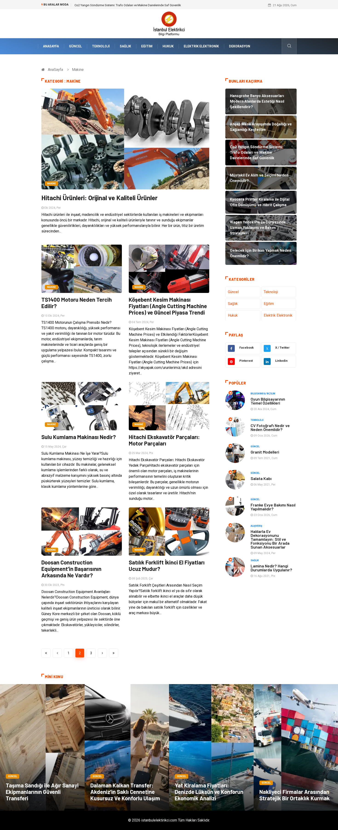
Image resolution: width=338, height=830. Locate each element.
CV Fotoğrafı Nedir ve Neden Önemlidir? (270, 427)
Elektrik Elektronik (201, 46)
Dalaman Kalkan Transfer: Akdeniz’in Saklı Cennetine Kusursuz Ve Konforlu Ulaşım (125, 791)
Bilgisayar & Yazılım (263, 393)
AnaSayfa (51, 46)
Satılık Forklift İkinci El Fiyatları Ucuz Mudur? (167, 565)
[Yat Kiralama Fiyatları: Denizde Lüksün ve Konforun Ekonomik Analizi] (211, 747)
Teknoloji (101, 46)
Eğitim (146, 46)
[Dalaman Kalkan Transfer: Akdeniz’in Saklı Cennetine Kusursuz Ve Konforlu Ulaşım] (127, 747)
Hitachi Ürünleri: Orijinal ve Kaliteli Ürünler (99, 198)
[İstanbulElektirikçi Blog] (169, 23)
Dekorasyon (239, 46)
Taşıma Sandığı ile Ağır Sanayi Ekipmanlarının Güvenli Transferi (42, 791)
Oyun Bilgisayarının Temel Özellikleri (268, 400)
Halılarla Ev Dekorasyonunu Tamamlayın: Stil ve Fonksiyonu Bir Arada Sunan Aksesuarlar (270, 539)
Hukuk (168, 46)
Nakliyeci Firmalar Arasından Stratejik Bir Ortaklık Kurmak (294, 794)
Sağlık (125, 46)
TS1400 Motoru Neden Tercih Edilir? (76, 302)
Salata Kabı (261, 478)
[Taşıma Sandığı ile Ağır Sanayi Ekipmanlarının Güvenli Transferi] (42, 747)
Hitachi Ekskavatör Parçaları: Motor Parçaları (164, 440)
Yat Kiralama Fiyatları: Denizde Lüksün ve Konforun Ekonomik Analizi (209, 791)
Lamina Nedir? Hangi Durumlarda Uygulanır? (271, 567)
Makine (51, 183)
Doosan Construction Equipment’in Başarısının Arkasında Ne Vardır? (71, 568)
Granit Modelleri (265, 451)
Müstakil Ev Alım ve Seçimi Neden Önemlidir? (104, 5)
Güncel (75, 46)
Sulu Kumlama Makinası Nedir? (78, 437)
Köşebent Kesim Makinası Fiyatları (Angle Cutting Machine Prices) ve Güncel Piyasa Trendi (168, 306)
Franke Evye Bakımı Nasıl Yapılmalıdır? (273, 506)
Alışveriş (256, 526)
